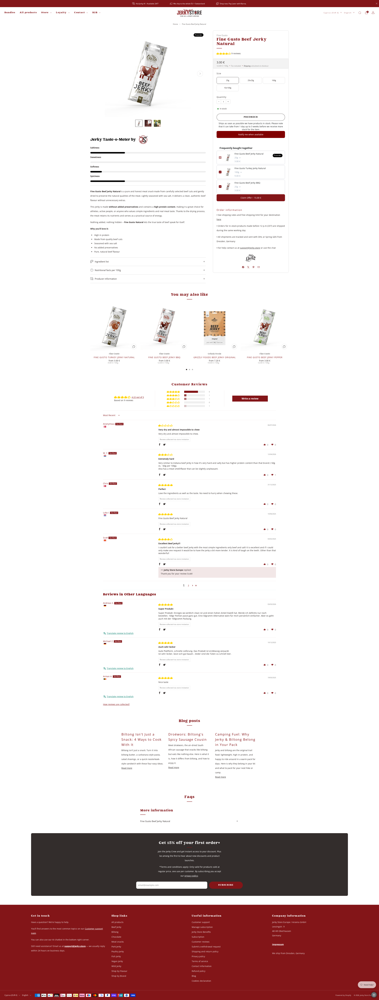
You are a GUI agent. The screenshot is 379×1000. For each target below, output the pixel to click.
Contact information (202, 966)
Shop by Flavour (119, 971)
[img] (165, 425)
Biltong (114, 932)
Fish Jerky (116, 956)
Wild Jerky (116, 966)
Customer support (201, 922)
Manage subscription (202, 927)
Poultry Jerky (117, 951)
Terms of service (200, 961)
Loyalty (61, 12)
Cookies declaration (201, 980)
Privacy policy (198, 956)
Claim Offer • (251, 197)
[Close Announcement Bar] (376, 3)
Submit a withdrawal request (206, 946)
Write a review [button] (250, 398)
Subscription (198, 936)
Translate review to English (120, 633)
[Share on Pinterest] (253, 267)
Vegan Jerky (117, 961)
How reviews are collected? (116, 704)
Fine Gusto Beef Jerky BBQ (247, 182)
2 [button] (188, 585)
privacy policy (191, 875)
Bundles (9, 12)
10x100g (227, 88)
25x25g (251, 80)
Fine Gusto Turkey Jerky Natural (250, 168)
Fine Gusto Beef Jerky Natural (249, 153)
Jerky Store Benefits (201, 932)
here (219, 219)
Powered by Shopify (343, 995)
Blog (194, 976)
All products (28, 12)
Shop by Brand (118, 976)
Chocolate (116, 936)
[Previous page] (90, 327)
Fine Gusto (222, 35)
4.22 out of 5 (138, 397)
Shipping (247, 66)
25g (227, 80)
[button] (224, 53)
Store (45, 12)
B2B (95, 12)
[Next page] (288, 327)
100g (274, 80)
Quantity (221, 97)
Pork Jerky (116, 946)
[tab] (186, 369)
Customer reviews (200, 941)
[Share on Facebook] (243, 267)
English (348, 13)
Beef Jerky (116, 927)
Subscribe (226, 885)
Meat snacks (117, 941)
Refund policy (198, 971)
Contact (79, 12)
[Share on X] (248, 267)
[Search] (359, 12)
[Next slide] (200, 74)
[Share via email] (258, 267)
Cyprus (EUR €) (331, 13)
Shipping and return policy (205, 951)
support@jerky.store (250, 247)
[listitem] (145, 3)
